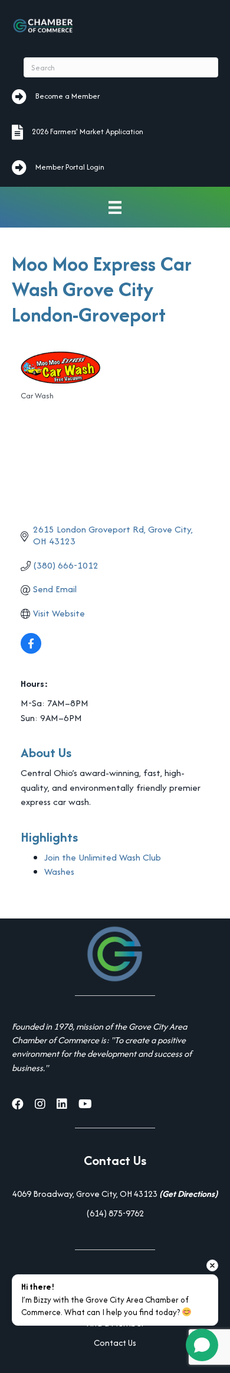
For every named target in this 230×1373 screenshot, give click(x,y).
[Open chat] (202, 1345)
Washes (59, 871)
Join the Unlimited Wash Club (102, 857)
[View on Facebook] (31, 650)
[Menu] (115, 207)
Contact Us (115, 1342)
